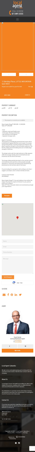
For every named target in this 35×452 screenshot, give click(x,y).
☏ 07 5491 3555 (6, 419)
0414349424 (18, 340)
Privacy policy (11, 432)
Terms (21, 282)
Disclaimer (19, 432)
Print (29, 86)
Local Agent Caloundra (22, 431)
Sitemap (25, 432)
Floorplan (7, 196)
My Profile (17, 350)
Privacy (18, 282)
